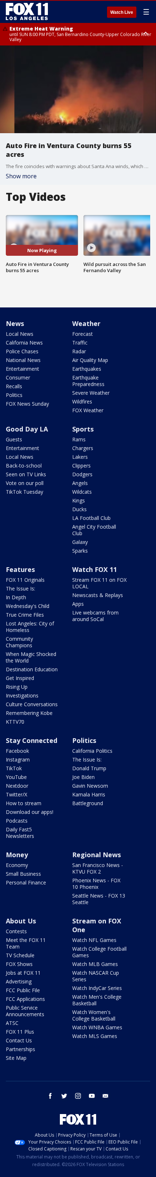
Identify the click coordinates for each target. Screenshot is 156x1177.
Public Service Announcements (25, 1011)
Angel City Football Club (94, 530)
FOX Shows (19, 964)
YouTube (16, 777)
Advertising (19, 981)
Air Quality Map (90, 360)
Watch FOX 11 (94, 569)
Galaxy (80, 541)
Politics (14, 394)
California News (24, 342)
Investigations (22, 695)
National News (23, 360)
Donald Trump (89, 768)
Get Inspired (20, 678)
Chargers (82, 448)
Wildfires (82, 401)
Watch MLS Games (94, 1036)
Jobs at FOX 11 (23, 972)
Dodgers (82, 474)
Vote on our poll (25, 483)
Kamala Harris (88, 794)
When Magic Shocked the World (31, 657)
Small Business (23, 873)
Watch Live (121, 12)
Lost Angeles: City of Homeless (30, 626)
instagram (78, 1096)
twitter (64, 1096)
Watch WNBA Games (97, 1027)
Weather (86, 323)
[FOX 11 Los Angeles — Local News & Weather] (27, 11)
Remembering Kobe (29, 712)
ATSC (12, 1022)
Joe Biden (83, 777)
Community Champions (19, 642)
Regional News (96, 854)
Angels (80, 483)
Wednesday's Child (27, 606)
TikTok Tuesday (24, 491)
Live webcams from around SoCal (95, 616)
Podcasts (17, 820)
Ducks (79, 509)
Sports (83, 429)
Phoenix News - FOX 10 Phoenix (96, 883)
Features (20, 569)
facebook (50, 1096)
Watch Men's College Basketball (97, 1000)
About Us (21, 920)
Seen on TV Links (26, 474)
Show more (21, 176)
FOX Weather (87, 410)
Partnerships (20, 1049)
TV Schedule (20, 955)
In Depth (16, 597)
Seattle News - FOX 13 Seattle (98, 899)
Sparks (80, 550)
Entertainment (22, 368)
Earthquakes (86, 368)
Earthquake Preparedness (88, 380)
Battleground (87, 803)
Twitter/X (16, 794)
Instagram (18, 759)
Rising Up (17, 686)
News (15, 323)
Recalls (14, 386)
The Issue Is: (20, 588)
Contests (16, 931)
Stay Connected (31, 740)
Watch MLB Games (95, 964)
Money (17, 854)
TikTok (14, 768)
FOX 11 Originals (25, 579)
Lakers (80, 456)
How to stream (23, 803)
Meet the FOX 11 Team (26, 943)
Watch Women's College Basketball (93, 1015)
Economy (17, 865)
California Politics (92, 750)
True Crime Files (25, 614)
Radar (79, 351)
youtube (92, 1096)
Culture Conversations (32, 704)
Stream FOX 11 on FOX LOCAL (99, 583)
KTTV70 (15, 721)
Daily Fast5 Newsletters (20, 832)
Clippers (81, 465)
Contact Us (19, 1040)
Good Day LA (27, 429)
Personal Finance (26, 882)
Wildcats (82, 491)
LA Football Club (91, 517)
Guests (14, 439)
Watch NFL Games (94, 940)
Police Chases (22, 351)
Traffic (79, 342)
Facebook (17, 750)
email (105, 1096)
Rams (79, 439)
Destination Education (32, 669)
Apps (78, 603)
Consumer (18, 377)
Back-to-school (24, 465)
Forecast (82, 333)
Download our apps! (29, 811)
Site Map (16, 1057)
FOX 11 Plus (20, 1031)
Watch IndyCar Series (97, 988)
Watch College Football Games (99, 952)
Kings (78, 500)
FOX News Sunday (27, 403)
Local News (19, 333)
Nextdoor (17, 785)
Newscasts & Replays (97, 595)
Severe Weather (91, 392)
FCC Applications (25, 998)
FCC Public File (23, 990)
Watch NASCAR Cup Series (95, 976)
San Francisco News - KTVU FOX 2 (97, 868)
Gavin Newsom (90, 785)
